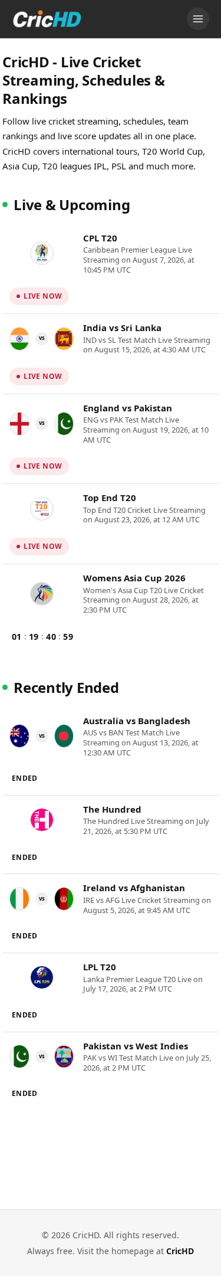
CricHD (180, 1251)
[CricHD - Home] (47, 18)
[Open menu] (198, 19)
